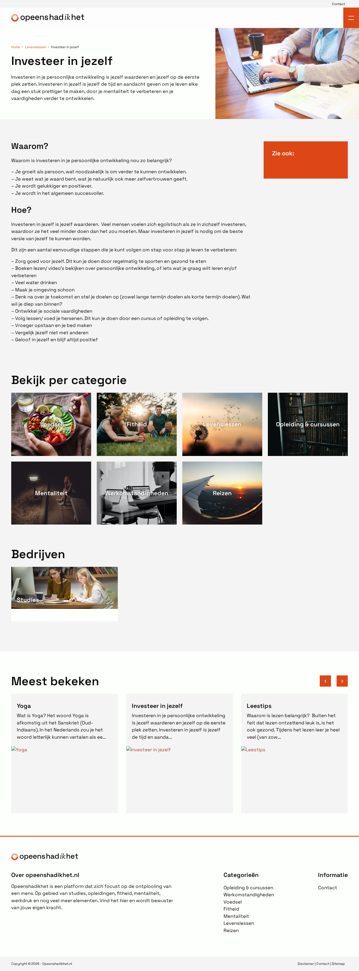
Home (15, 47)
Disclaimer (306, 963)
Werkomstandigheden (249, 895)
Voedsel (233, 902)
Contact (338, 4)
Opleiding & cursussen (248, 888)
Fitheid (231, 909)
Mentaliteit (236, 916)
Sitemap (338, 963)
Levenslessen (35, 47)
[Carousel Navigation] (334, 681)
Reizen (231, 930)
